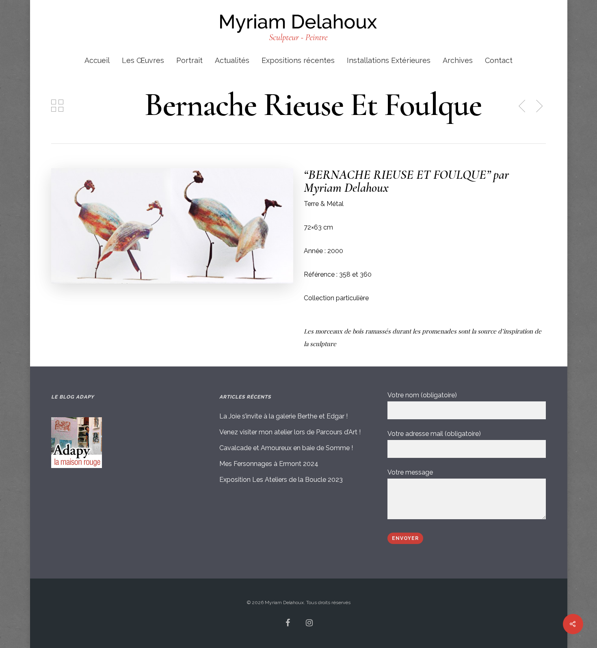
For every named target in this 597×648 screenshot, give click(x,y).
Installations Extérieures (388, 61)
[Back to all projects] (57, 106)
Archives (458, 61)
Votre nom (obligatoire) (422, 395)
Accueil (97, 61)
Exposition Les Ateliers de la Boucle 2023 (281, 479)
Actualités (232, 61)
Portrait (189, 61)
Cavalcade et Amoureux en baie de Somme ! (286, 448)
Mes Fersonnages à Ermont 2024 (268, 464)
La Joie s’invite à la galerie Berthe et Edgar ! (283, 416)
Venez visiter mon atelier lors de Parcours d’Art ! (290, 432)
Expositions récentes (298, 61)
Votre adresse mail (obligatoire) (434, 434)
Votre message (410, 472)
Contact (499, 61)
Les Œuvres (143, 61)
